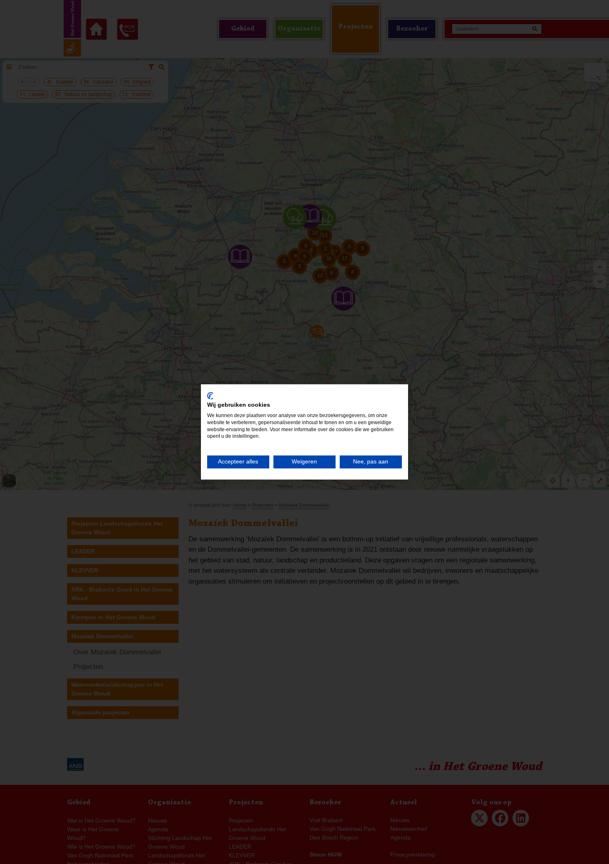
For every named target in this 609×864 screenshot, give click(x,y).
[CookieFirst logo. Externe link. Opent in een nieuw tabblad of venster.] (210, 396)
